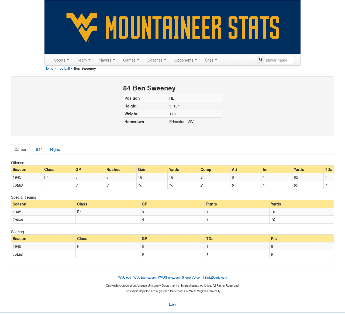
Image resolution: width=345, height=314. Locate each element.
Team (82, 60)
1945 (38, 149)
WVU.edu (124, 277)
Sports (60, 60)
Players (105, 60)
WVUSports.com (144, 277)
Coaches (155, 60)
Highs (55, 149)
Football (63, 68)
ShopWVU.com (192, 277)
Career (20, 149)
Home (48, 68)
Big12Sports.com (216, 277)
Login (172, 304)
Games (130, 60)
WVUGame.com (169, 277)
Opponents (184, 60)
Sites (210, 60)
